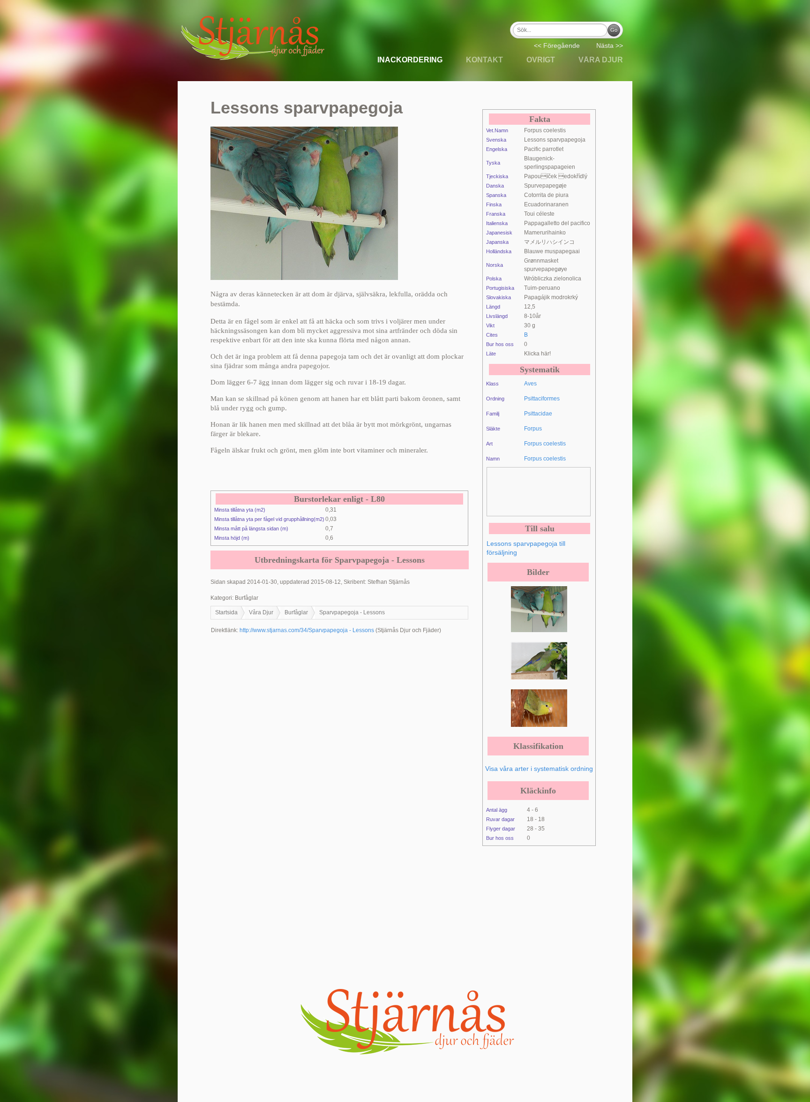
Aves (530, 383)
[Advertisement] (562, 491)
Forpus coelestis (545, 443)
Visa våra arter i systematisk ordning (539, 768)
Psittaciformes (542, 398)
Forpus (533, 428)
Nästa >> (609, 45)
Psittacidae (538, 413)
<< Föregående (557, 45)
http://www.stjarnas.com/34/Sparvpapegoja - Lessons (307, 630)
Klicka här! (537, 353)
